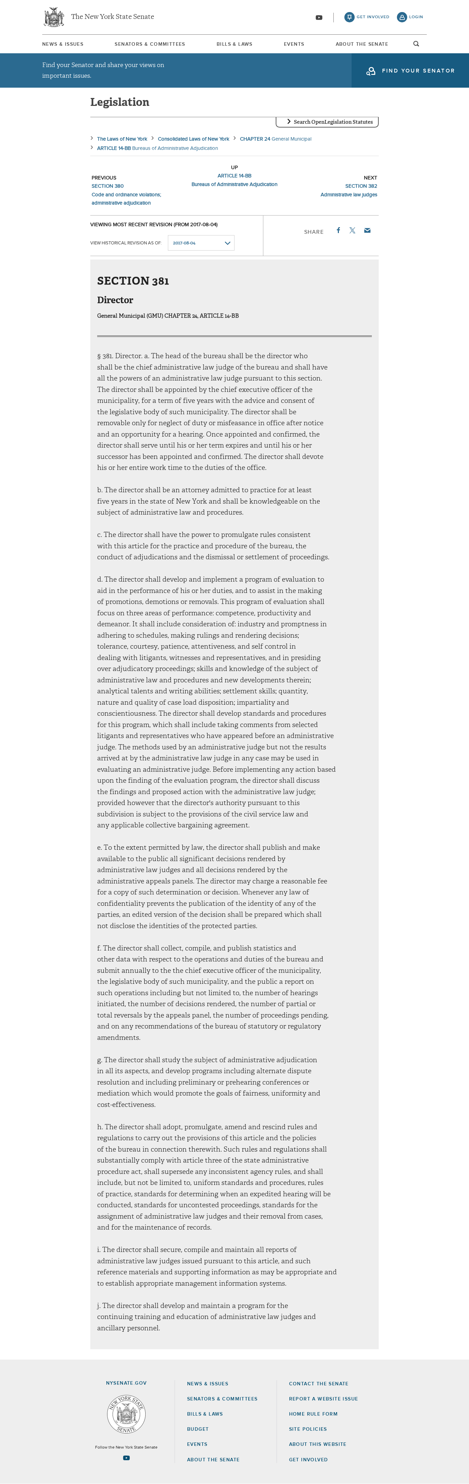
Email (367, 230)
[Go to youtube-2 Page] (126, 1457)
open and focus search (416, 46)
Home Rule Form (313, 1414)
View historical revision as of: (126, 243)
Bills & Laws (235, 44)
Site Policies (308, 1429)
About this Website (318, 1444)
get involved (373, 17)
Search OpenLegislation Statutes (333, 122)
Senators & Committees (150, 44)
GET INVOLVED (308, 1460)
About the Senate (213, 1460)
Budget (198, 1429)
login (416, 17)
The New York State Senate (112, 17)
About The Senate (362, 44)
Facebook (338, 230)
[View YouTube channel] (319, 17)
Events (294, 44)
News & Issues (62, 44)
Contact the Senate (319, 1384)
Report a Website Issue (323, 1399)
